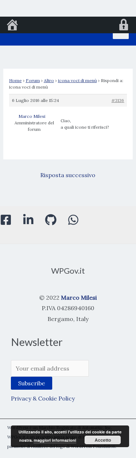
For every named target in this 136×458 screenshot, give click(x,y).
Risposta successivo (67, 175)
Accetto (103, 440)
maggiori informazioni (55, 440)
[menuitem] (12, 26)
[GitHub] (51, 220)
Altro (49, 80)
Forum (33, 80)
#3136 (117, 100)
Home (15, 80)
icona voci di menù (77, 80)
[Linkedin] (28, 220)
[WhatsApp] (73, 220)
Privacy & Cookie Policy (43, 398)
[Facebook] (6, 220)
